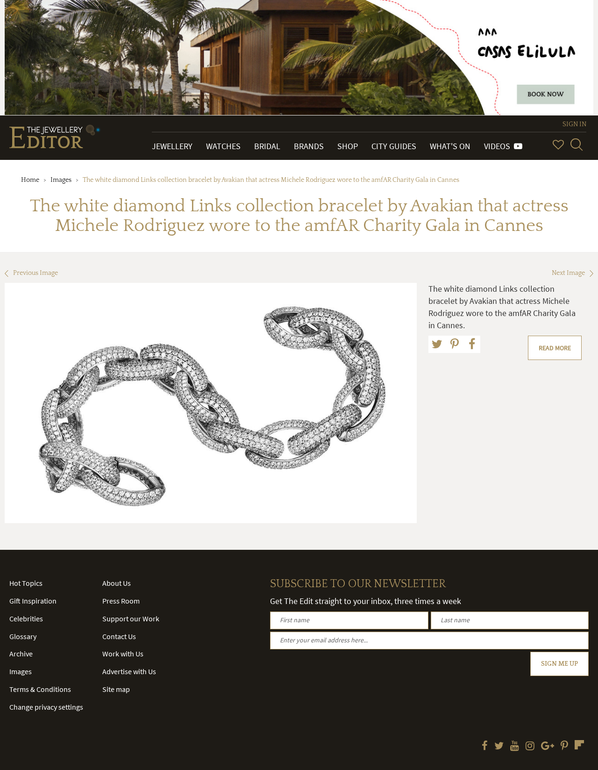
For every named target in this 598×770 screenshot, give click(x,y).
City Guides (393, 146)
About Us (116, 583)
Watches (223, 146)
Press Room (121, 600)
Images (60, 180)
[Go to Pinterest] (564, 746)
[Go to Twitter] (499, 746)
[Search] (576, 144)
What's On (450, 146)
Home (30, 180)
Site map (116, 689)
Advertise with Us (129, 671)
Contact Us (119, 636)
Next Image (568, 273)
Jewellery (172, 146)
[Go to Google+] (547, 746)
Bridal (267, 146)
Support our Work (130, 618)
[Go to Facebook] (485, 746)
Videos (499, 146)
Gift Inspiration (33, 600)
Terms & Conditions (40, 689)
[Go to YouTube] (514, 746)
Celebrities (26, 618)
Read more (555, 348)
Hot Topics (26, 583)
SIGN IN (574, 124)
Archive (21, 653)
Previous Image (35, 273)
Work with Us (122, 653)
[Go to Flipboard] (579, 744)
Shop (347, 146)
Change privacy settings (46, 707)
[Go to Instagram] (530, 746)
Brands (309, 146)
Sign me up (559, 664)
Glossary (22, 636)
